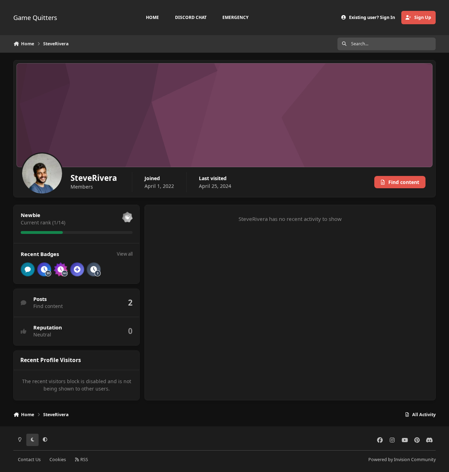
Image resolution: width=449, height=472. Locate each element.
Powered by (402, 460)
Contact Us (29, 460)
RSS (83, 460)
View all (125, 254)
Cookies (57, 460)
